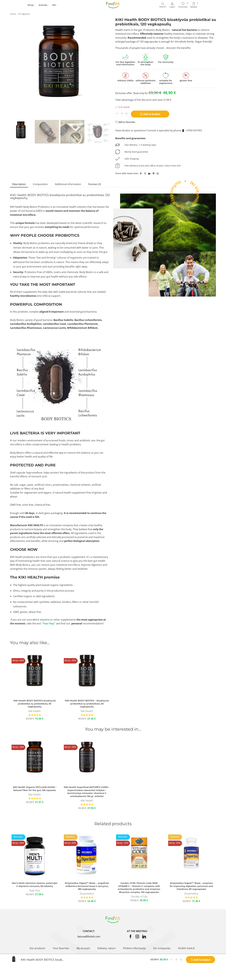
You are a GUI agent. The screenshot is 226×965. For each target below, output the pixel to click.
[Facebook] (130, 936)
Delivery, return (106, 948)
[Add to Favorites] (27, 675)
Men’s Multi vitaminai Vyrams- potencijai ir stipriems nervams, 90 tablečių (34, 885)
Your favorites (61, 948)
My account (83, 948)
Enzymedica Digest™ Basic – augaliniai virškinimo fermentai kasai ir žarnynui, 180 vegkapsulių (87, 886)
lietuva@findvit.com (88, 936)
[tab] (19, 184)
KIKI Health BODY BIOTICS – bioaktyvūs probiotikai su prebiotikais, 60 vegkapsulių (87, 703)
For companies (161, 948)
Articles (43, 5)
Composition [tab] (40, 184)
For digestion (24, 13)
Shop (31, 5)
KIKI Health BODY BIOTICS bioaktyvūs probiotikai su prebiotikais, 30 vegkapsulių (35, 703)
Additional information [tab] (68, 184)
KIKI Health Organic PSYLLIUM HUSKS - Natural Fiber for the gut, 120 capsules (34, 789)
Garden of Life (139, 896)
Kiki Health (34, 711)
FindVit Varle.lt (186, 948)
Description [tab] (19, 184)
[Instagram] (137, 936)
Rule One (34, 890)
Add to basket (151, 114)
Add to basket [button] (34, 675)
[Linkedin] (144, 936)
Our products (37, 948)
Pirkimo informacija (134, 948)
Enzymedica (87, 893)
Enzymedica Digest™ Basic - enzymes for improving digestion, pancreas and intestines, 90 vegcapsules (191, 886)
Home (13, 13)
